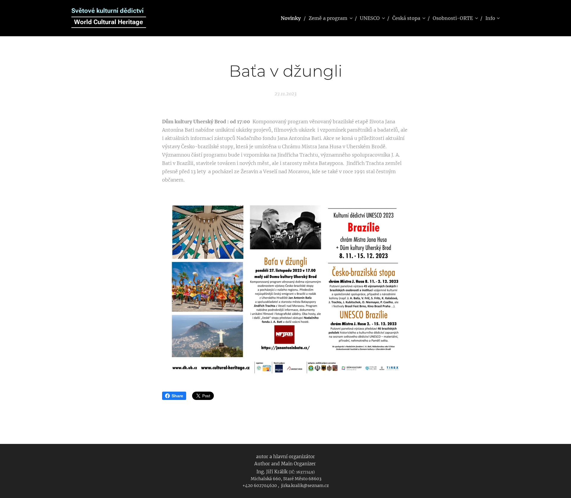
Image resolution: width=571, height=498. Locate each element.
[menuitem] (292, 18)
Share (177, 395)
